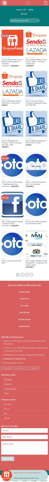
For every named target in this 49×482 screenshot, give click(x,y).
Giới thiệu (7, 404)
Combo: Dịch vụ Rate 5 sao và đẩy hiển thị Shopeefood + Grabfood (12, 62)
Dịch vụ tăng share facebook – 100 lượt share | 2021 (36, 142)
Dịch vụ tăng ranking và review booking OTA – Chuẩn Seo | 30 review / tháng (36, 263)
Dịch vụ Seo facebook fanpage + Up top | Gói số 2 (12, 222)
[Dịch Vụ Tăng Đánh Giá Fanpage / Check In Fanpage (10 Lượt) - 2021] (12, 124)
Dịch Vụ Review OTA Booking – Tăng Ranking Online (12, 183)
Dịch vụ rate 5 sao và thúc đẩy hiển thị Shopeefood (28, 473)
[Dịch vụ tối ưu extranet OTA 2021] (12, 244)
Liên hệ (7, 418)
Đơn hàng (8, 379)
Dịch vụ (6, 409)
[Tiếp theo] (31, 275)
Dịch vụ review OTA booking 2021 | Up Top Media (36, 183)
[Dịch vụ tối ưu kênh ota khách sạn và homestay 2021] (36, 205)
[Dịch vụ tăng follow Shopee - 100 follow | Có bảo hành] (12, 84)
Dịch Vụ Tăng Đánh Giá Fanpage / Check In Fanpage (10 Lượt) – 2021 (11, 143)
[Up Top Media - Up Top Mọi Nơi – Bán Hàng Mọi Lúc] (13, 3)
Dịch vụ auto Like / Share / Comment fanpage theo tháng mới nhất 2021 (36, 103)
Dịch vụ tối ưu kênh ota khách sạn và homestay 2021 (36, 222)
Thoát (6, 393)
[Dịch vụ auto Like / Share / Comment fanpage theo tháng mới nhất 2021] (36, 84)
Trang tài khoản (10, 389)
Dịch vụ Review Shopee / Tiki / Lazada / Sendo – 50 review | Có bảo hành (36, 62)
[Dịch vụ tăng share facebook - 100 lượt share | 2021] (36, 124)
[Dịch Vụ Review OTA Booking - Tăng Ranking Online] (12, 165)
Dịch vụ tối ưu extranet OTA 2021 (11, 262)
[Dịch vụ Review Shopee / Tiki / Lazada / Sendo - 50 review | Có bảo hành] (36, 43)
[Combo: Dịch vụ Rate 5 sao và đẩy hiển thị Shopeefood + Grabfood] (12, 43)
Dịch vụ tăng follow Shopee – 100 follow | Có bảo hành (12, 102)
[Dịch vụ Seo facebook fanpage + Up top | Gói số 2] (12, 205)
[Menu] (28, 3)
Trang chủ (21, 10)
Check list (8, 384)
